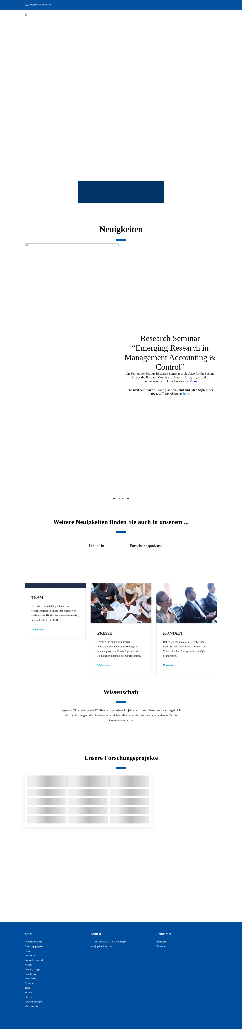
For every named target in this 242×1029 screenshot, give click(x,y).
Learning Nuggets (33, 969)
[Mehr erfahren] (55, 585)
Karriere (202, 15)
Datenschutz (162, 946)
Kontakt (203, 166)
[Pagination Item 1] (114, 498)
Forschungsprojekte (88, 732)
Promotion (30, 983)
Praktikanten (30, 974)
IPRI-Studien (31, 955)
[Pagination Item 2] (119, 498)
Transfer (29, 992)
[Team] (55, 585)
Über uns (29, 997)
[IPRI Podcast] (145, 557)
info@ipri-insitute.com (101, 946)
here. (186, 393)
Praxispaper (30, 978)
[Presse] (121, 603)
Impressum (161, 941)
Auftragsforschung (33, 941)
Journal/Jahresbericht (34, 960)
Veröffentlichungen (154, 732)
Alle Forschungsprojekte (187, 801)
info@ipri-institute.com (40, 4)
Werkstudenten (31, 1006)
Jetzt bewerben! (121, 909)
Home (27, 951)
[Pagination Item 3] (123, 498)
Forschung (160, 15)
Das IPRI (142, 15)
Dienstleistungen (181, 15)
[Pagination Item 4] (128, 498)
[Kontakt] (186, 603)
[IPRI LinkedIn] (96, 557)
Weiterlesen (37, 629)
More (193, 381)
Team (27, 988)
